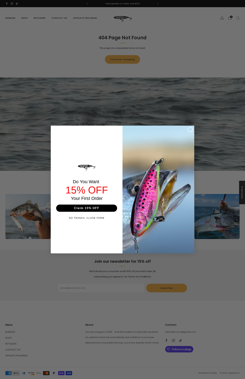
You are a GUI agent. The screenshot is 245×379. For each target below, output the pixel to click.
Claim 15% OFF (86, 208)
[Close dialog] (190, 129)
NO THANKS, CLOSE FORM (86, 218)
